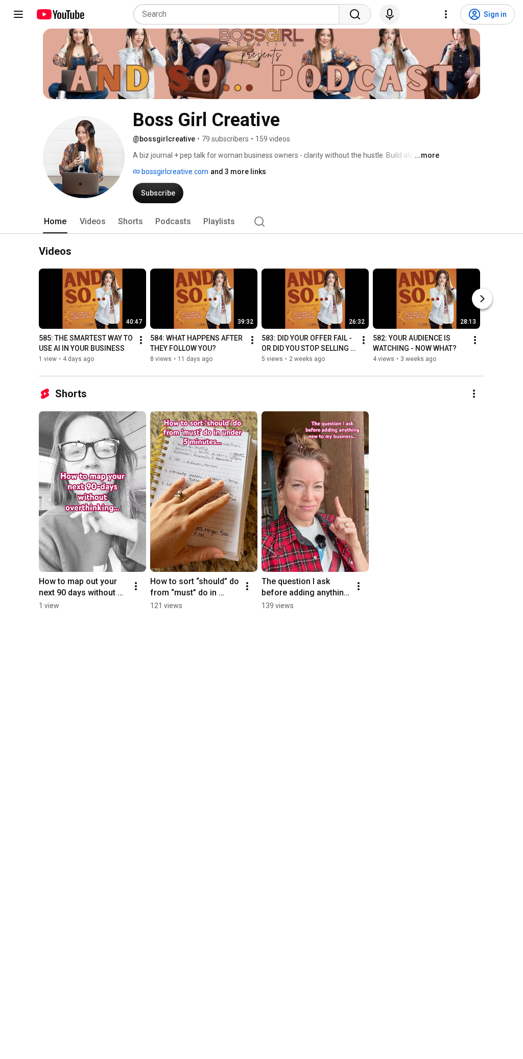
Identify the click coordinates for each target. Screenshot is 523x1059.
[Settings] (446, 14)
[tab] (55, 221)
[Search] (355, 14)
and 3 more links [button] (238, 171)
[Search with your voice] (389, 14)
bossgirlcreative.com (174, 171)
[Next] (482, 298)
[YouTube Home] (60, 14)
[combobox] (239, 14)
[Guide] (18, 14)
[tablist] (261, 221)
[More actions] (141, 340)
